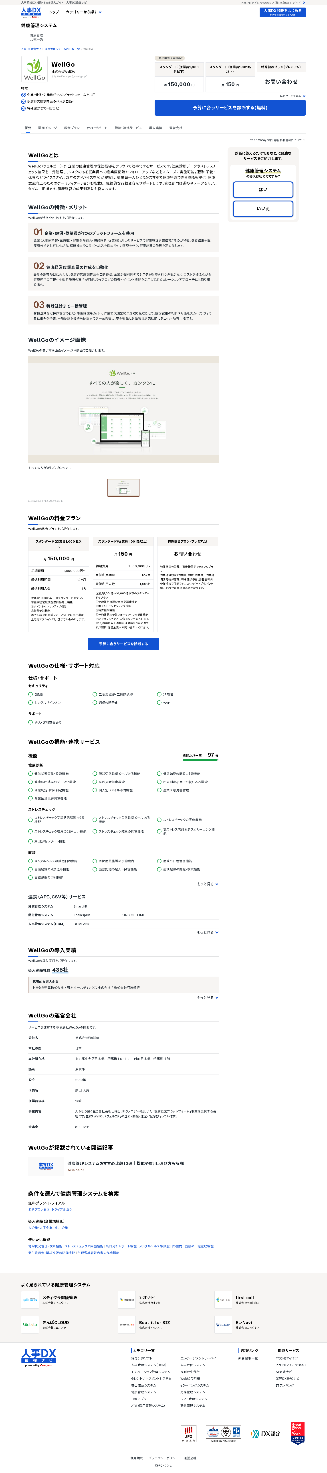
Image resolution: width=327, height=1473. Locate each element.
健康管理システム (143, 1392)
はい (263, 189)
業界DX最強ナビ (287, 1379)
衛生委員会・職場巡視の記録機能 (51, 1253)
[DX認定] (266, 1434)
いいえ (263, 208)
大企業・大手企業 (40, 1228)
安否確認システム (143, 1385)
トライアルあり (62, 1210)
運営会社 (190, 1458)
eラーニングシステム (194, 1385)
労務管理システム (192, 1392)
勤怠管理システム (192, 1406)
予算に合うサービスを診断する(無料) (230, 107)
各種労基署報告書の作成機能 (98, 1253)
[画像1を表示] (123, 488)
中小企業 (61, 1228)
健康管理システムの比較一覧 (62, 49)
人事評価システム (192, 1365)
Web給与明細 (190, 1379)
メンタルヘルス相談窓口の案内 (160, 1246)
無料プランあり (38, 1210)
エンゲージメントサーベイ (198, 1358)
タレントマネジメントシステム (151, 1379)
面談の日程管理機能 (199, 1246)
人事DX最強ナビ (31, 49)
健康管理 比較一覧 (36, 37)
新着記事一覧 (248, 1358)
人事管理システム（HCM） (149, 1365)
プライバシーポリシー (163, 1458)
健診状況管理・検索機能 (45, 1246)
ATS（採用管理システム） (148, 1406)
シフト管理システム (193, 1399)
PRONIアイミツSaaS (291, 1365)
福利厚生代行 (190, 1372)
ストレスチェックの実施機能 (84, 1246)
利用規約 (136, 1458)
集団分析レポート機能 (121, 1246)
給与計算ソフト (141, 1358)
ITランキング (285, 1385)
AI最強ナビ (284, 1372)
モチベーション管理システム (150, 1372)
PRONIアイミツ (287, 1358)
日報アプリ (138, 1399)
